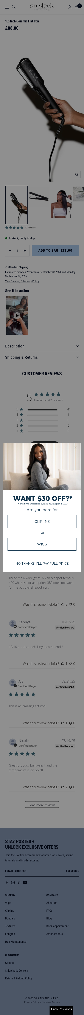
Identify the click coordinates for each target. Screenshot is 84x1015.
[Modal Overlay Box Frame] (42, 507)
